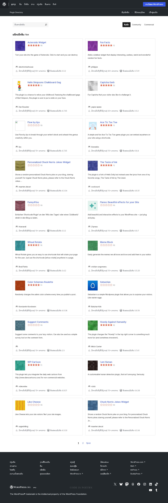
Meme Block (106, 242)
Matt (133, 466)
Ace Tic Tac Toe (108, 122)
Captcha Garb (107, 82)
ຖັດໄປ (88, 443)
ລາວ (34, 487)
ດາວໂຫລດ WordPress (154, 4)
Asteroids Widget (37, 42)
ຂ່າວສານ (13, 466)
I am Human (106, 362)
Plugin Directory (16, 12)
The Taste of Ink (108, 162)
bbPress (134, 470)
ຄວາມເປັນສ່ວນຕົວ (16, 474)
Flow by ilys (34, 122)
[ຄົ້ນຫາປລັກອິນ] (46, 24)
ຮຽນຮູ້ (72, 462)
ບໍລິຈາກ (104, 470)
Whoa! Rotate (35, 242)
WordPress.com (137, 462)
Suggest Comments (38, 322)
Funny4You (33, 202)
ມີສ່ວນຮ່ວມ (104, 462)
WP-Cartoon (34, 362)
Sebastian (105, 282)
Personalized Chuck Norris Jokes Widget (49, 162)
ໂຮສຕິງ (12, 470)
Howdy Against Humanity (113, 322)
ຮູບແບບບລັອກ (45, 474)
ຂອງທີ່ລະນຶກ (105, 474)
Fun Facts (105, 42)
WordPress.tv (76, 474)
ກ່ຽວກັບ (12, 462)
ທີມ (41, 466)
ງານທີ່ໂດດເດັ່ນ (45, 462)
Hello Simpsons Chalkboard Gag (44, 82)
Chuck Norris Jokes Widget (114, 402)
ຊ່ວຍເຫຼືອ (73, 466)
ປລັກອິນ (43, 470)
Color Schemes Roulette (40, 282)
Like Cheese (34, 402)
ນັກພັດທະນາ (74, 470)
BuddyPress (136, 474)
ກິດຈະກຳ (103, 466)
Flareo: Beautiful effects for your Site (119, 202)
